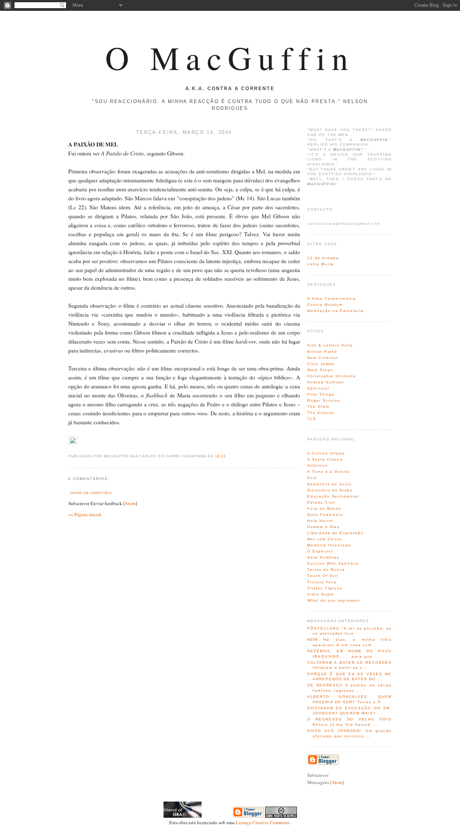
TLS (311, 419)
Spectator (318, 388)
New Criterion (322, 358)
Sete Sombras (323, 557)
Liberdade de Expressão (335, 533)
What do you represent (333, 600)
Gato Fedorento (325, 515)
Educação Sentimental (333, 496)
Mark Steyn (320, 370)
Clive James (321, 364)
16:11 (220, 456)
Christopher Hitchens (331, 376)
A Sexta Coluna (325, 459)
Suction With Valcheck (333, 563)
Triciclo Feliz (322, 582)
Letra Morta (320, 264)
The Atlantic (321, 413)
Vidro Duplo (320, 594)
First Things (321, 394)
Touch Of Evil (322, 576)
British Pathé (322, 352)
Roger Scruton (323, 400)
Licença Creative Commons (263, 822)
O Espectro (320, 551)
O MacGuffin (230, 57)
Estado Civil (321, 502)
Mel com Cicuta (324, 539)
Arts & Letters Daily (330, 345)
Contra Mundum (325, 305)
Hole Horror (320, 521)
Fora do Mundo (324, 508)
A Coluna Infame (326, 453)
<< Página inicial (84, 514)
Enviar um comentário (91, 493)
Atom (130, 503)
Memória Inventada (329, 545)
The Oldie (318, 407)
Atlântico (317, 465)
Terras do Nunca (326, 569)
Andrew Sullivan (325, 382)
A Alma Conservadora (331, 298)
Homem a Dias (323, 527)
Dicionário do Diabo (330, 490)
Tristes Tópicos (324, 588)
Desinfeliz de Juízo (329, 484)
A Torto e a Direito (328, 471)
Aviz (312, 478)
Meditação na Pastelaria (335, 311)
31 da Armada (323, 258)
